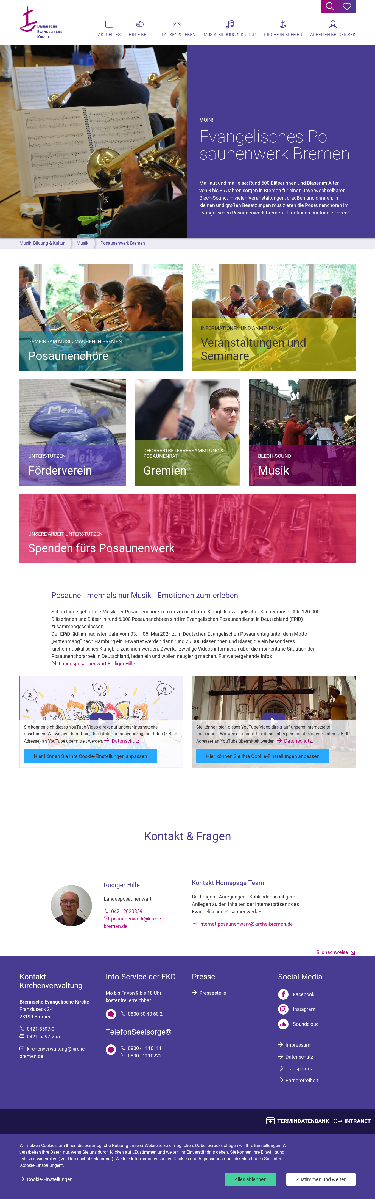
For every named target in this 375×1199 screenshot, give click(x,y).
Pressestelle (212, 993)
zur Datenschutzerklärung (86, 1158)
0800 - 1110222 (145, 1056)
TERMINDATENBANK (303, 1121)
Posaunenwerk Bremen (122, 243)
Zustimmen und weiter (321, 1179)
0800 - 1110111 (145, 1048)
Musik (82, 243)
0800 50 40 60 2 (145, 1014)
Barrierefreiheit (302, 1080)
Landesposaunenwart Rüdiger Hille (97, 663)
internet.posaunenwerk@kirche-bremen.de (246, 924)
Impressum (298, 1045)
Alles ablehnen (250, 1179)
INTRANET (358, 1121)
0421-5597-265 (43, 1036)
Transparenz (299, 1068)
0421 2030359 (126, 911)
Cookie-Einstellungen (50, 1179)
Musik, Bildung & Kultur (42, 243)
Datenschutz (125, 741)
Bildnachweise (332, 952)
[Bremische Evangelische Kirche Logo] (40, 22)
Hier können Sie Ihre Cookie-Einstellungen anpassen (90, 756)
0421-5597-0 (40, 1029)
